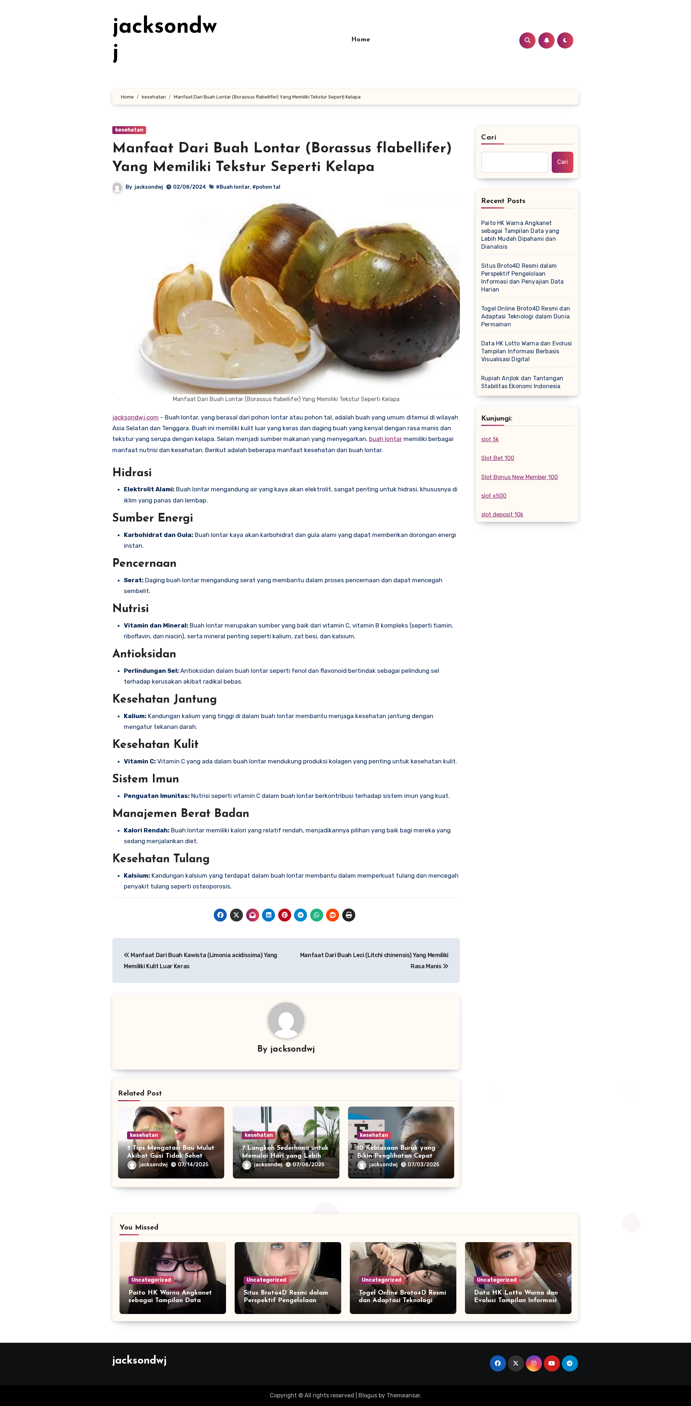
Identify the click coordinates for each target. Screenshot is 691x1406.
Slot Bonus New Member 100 (519, 477)
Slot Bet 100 (497, 458)
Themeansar (403, 1395)
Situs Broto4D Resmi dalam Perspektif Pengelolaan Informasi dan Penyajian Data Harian (522, 277)
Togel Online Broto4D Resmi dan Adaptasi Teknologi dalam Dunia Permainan (525, 316)
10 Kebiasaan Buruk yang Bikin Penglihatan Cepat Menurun (396, 1156)
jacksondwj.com (135, 417)
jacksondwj (149, 187)
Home (360, 40)
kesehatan (129, 130)
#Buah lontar (233, 187)
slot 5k (490, 439)
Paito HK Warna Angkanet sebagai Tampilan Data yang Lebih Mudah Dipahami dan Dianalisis (520, 235)
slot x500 (493, 495)
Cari (489, 137)
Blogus (367, 1395)
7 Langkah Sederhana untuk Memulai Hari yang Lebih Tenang (285, 1156)
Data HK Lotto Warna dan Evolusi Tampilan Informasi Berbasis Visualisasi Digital (526, 351)
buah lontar (385, 438)
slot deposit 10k (502, 514)
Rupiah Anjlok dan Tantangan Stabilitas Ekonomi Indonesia (522, 382)
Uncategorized (151, 1280)
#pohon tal (266, 187)
